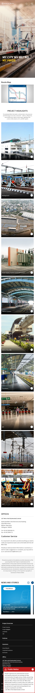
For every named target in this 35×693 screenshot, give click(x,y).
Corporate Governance (7, 650)
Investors (5, 644)
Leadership (4, 631)
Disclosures (4, 652)
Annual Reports (5, 648)
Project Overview (7, 623)
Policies (4, 638)
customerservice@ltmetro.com (13, 551)
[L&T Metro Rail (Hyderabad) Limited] (7, 4)
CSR (3, 634)
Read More (6, 611)
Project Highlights (6, 629)
